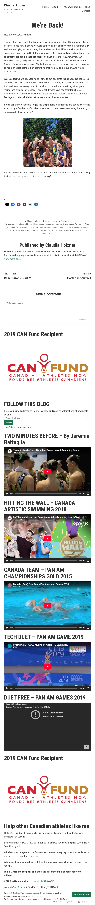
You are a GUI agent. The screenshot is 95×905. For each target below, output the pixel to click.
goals (48, 227)
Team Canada (63, 230)
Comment (83, 320)
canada (42, 224)
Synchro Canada (28, 230)
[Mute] (84, 494)
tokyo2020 (74, 230)
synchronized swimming (46, 230)
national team (58, 227)
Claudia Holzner (14, 5)
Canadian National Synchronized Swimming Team (67, 224)
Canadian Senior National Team (20, 227)
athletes (34, 224)
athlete (28, 224)
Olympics (69, 227)
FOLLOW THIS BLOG (26, 404)
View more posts (13, 259)
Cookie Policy (62, 899)
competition (40, 227)
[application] (47, 471)
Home (45, 7)
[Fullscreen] (88, 494)
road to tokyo (14, 230)
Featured (65, 221)
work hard (47, 233)
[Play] (7, 494)
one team (77, 227)
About (55, 7)
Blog (87, 7)
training (83, 230)
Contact (86, 11)
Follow (9, 423)
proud (85, 227)
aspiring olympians (16, 224)
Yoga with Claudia (73, 7)
